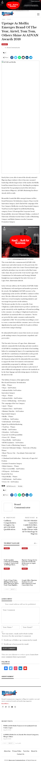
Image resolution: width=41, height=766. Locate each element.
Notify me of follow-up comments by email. (20, 640)
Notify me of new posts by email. (16, 644)
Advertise (7, 751)
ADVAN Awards (11, 486)
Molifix (20, 486)
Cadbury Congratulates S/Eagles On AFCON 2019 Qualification (10, 525)
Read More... (5, 703)
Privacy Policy (16, 751)
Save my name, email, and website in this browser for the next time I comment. (17, 635)
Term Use (26, 751)
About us (34, 751)
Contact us (20, 754)
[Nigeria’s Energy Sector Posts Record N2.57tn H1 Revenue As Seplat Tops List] (29, 552)
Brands (4, 44)
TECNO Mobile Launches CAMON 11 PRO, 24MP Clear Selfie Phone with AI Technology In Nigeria (29, 527)
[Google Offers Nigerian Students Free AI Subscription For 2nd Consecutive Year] (29, 573)
